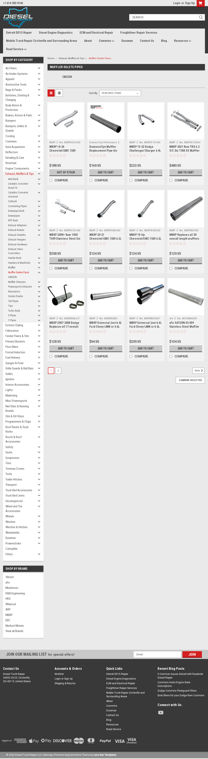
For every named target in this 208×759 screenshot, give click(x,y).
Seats (8, 452)
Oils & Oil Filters (14, 416)
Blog (164, 41)
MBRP (9, 615)
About (88, 41)
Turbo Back (14, 310)
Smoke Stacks (15, 296)
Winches (10, 522)
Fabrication (12, 331)
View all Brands (14, 631)
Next (197, 370)
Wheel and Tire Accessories (13, 509)
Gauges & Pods (14, 363)
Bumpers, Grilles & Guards (16, 128)
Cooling (10, 136)
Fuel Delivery (12, 357)
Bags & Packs (13, 90)
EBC (7, 620)
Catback (12, 201)
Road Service (15, 49)
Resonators (14, 291)
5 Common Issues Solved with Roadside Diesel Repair (180, 676)
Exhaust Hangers (17, 239)
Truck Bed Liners (15, 495)
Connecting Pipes (17, 206)
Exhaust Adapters (17, 225)
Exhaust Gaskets (17, 234)
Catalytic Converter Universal (18, 194)
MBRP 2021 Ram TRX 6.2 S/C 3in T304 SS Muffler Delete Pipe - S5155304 (184, 150)
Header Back (14, 257)
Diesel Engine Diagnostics (56, 32)
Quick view (66, 136)
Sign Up (190, 3)
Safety (9, 447)
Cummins (105, 41)
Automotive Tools (16, 84)
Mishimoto (11, 588)
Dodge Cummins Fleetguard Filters (177, 690)
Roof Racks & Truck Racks (17, 429)
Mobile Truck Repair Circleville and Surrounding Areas (41, 41)
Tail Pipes (13, 301)
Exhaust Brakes (16, 229)
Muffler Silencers (17, 281)
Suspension (12, 458)
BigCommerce (73, 754)
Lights (9, 390)
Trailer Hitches (13, 479)
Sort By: (93, 93)
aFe (7, 582)
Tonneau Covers (14, 468)
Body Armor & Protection (13, 108)
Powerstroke (13, 543)
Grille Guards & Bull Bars (19, 368)
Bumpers (10, 120)
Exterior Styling (14, 325)
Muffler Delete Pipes (18, 272)
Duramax (127, 41)
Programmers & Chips (18, 421)
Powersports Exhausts (20, 286)
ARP (8, 609)
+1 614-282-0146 (13, 3)
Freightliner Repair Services (138, 32)
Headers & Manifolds (19, 262)
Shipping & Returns (65, 683)
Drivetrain (10, 163)
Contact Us (147, 41)
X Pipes (12, 315)
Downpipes (14, 215)
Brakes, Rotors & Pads (18, 115)
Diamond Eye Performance (103, 142)
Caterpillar (11, 549)
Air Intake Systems (16, 74)
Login (176, 3)
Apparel (9, 79)
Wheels (9, 516)
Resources (181, 41)
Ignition (9, 379)
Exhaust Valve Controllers (15, 251)
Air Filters (11, 68)
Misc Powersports (16, 401)
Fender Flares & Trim (17, 336)
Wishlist (59, 674)
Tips (10, 305)
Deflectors (11, 152)
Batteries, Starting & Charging (17, 98)
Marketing (11, 395)
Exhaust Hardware (17, 244)
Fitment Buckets (15, 341)
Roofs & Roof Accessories (13, 439)
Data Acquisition (15, 147)
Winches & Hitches (16, 527)
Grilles (9, 374)
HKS (8, 598)
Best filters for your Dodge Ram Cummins (181, 695)
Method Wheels (14, 626)
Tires (8, 463)
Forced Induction (15, 352)
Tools (8, 474)
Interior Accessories (17, 385)
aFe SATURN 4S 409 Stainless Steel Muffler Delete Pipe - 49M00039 (184, 326)
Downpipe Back (16, 210)
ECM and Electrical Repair (96, 32)
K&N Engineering (15, 593)
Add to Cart (106, 172)
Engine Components (17, 168)
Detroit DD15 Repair (19, 32)
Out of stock (66, 172)
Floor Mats (11, 347)
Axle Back (13, 179)
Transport (11, 485)
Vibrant (9, 577)
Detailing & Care (14, 158)
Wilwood (10, 604)
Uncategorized (14, 501)
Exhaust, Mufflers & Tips (19, 174)
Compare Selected (190, 380)
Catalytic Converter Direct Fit (18, 185)
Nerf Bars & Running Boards (17, 408)
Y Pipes (12, 320)
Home (51, 58)
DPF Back (13, 220)
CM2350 (12, 277)
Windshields (12, 532)
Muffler (11, 267)
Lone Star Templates (104, 754)
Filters (9, 554)
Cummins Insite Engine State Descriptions (174, 684)
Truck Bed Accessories (18, 490)
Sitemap (47, 754)
